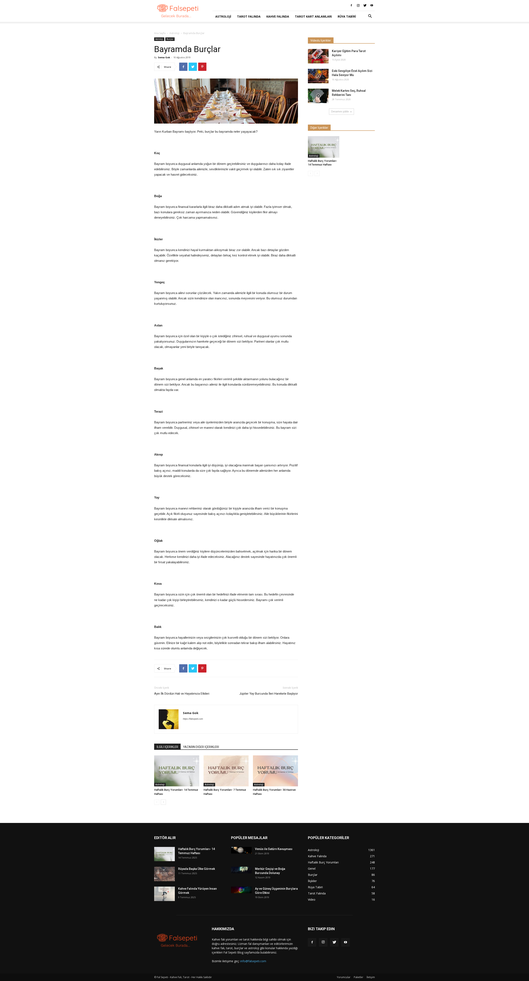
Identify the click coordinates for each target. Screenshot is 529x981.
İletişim (371, 977)
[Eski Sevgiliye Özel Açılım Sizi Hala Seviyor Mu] (318, 76)
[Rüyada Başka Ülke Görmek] (164, 874)
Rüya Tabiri (347, 16)
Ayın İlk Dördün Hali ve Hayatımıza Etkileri (181, 693)
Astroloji (223, 16)
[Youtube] (372, 5)
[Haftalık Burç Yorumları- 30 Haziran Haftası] (275, 770)
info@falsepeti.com (253, 961)
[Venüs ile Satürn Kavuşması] (241, 850)
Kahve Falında (277, 16)
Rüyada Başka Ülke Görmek (196, 868)
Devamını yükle (340, 111)
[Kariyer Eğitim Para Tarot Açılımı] (318, 56)
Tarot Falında (249, 16)
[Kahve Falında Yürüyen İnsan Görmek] (164, 894)
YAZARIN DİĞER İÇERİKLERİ (201, 747)
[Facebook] (351, 5)
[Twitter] (365, 5)
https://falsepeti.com (193, 719)
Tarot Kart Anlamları (313, 16)
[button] (370, 17)
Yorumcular (343, 977)
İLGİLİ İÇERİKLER (167, 747)
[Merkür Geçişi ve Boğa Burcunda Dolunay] (241, 870)
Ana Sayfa (160, 33)
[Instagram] (358, 5)
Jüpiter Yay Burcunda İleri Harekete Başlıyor (268, 693)
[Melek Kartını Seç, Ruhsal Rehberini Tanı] (318, 96)
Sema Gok (164, 57)
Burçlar (170, 39)
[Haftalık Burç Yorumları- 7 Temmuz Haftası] (226, 770)
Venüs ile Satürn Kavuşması (273, 849)
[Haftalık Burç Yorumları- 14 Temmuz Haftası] (176, 770)
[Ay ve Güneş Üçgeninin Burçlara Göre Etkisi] (241, 890)
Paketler (358, 977)
